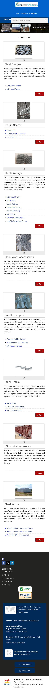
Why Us (7, 575)
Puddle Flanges (14, 315)
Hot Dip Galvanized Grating (17, 221)
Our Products (9, 578)
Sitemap (7, 585)
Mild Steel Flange (13, 89)
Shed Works (12, 504)
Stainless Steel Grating (15, 218)
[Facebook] (3, 564)
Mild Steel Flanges (14, 86)
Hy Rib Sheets (13, 125)
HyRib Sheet (11, 130)
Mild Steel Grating (14, 197)
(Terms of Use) (18, 682)
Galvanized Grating (14, 207)
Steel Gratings (13, 173)
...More (39, 94)
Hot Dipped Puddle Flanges (17, 342)
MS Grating (11, 214)
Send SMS (26, 670)
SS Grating (11, 200)
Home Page (8, 572)
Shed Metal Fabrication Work (18, 535)
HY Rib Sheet (12, 137)
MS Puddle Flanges (14, 346)
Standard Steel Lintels (15, 407)
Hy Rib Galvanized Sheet (16, 134)
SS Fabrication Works (18, 446)
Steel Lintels (12, 382)
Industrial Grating (13, 211)
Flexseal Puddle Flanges (16, 339)
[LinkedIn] (12, 564)
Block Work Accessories (19, 257)
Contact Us (8, 581)
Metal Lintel (11, 403)
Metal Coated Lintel (14, 410)
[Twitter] (8, 564)
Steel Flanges (13, 64)
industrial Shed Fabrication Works (20, 528)
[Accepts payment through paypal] (25, 598)
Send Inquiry (26, 664)
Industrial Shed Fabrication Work (19, 532)
